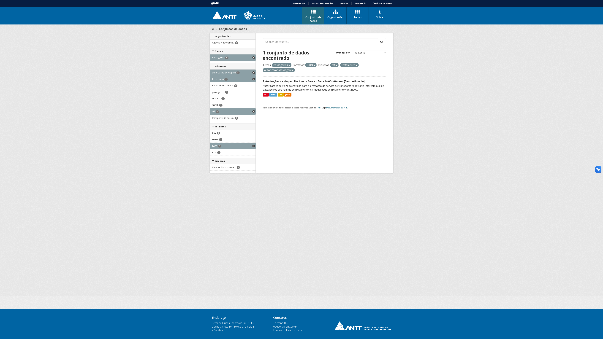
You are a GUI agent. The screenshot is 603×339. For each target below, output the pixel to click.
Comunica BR (299, 3)
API (319, 107)
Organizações (335, 17)
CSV (280, 94)
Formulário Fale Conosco (287, 330)
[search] (382, 41)
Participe (344, 3)
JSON (287, 94)
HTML (273, 94)
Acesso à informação (322, 3)
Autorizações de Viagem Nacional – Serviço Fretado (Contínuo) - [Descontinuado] (314, 81)
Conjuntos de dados (313, 19)
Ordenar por (343, 52)
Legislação (360, 3)
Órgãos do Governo (382, 3)
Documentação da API (336, 107)
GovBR (215, 3)
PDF (266, 94)
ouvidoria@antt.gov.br (285, 326)
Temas (358, 17)
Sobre (379, 17)
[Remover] (289, 65)
